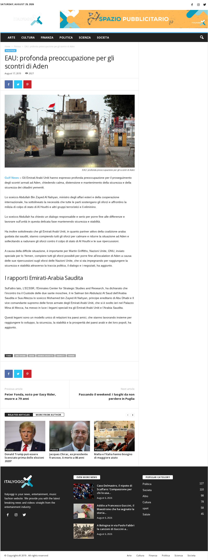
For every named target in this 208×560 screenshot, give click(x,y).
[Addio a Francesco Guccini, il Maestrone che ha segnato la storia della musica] (84, 511)
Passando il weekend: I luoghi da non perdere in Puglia (106, 396)
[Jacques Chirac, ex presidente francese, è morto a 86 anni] (69, 436)
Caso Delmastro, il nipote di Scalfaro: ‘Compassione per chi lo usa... (114, 489)
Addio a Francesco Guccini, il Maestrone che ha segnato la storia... (115, 509)
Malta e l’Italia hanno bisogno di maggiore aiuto (113, 455)
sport (145, 508)
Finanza (47, 37)
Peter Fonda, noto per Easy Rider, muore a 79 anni (30, 396)
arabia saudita (45, 355)
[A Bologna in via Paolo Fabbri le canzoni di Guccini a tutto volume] (84, 531)
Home (7, 46)
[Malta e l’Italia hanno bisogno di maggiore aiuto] (114, 436)
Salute (146, 514)
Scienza (85, 37)
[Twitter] (204, 5)
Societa (103, 37)
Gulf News (12, 177)
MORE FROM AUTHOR (48, 414)
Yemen (71, 355)
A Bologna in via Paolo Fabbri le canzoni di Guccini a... (115, 527)
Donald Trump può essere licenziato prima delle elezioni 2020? (24, 457)
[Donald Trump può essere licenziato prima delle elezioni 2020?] (25, 436)
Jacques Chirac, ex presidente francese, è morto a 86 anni (68, 455)
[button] (201, 37)
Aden (31, 355)
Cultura (28, 37)
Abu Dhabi (20, 355)
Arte (11, 37)
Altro (145, 496)
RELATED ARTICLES (19, 414)
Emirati (61, 355)
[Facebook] (192, 5)
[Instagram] (198, 5)
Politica (66, 37)
